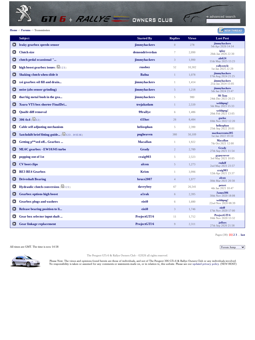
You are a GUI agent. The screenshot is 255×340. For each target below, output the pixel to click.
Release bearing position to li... (40, 209)
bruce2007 (144, 179)
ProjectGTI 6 (144, 216)
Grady (144, 149)
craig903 (144, 157)
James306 (222, 192)
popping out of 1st (31, 157)
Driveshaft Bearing (32, 179)
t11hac (144, 119)
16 (80, 135)
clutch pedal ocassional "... (37, 59)
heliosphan (144, 127)
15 (77, 135)
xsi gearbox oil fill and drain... (40, 82)
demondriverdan (145, 52)
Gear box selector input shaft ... (41, 216)
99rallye (145, 112)
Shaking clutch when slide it (38, 74)
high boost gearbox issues (37, 67)
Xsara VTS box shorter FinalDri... (43, 104)
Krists (144, 171)
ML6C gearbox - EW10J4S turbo (42, 149)
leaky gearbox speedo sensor (39, 45)
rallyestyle (222, 65)
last (243, 234)
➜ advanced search (221, 16)
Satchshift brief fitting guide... (39, 134)
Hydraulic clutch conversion (39, 187)
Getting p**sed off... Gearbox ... (41, 142)
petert (222, 185)
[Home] (23, 21)
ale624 (222, 58)
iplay (222, 50)
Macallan (144, 142)
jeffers (222, 222)
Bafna (144, 74)
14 (74, 135)
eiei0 (144, 201)
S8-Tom (222, 95)
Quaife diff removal (33, 112)
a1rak (144, 194)
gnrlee (222, 117)
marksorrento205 (222, 132)
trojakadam (144, 104)
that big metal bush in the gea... (40, 97)
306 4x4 (25, 119)
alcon (145, 164)
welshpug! (222, 103)
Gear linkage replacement (37, 224)
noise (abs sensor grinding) (38, 89)
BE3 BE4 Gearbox (32, 171)
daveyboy (145, 186)
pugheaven (144, 134)
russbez (144, 67)
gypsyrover (222, 155)
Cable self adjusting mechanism (41, 127)
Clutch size (26, 52)
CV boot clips (28, 164)
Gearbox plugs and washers (38, 201)
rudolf (222, 162)
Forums (25, 30)
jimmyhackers (145, 45)
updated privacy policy (205, 263)
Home (13, 30)
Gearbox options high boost (38, 194)
